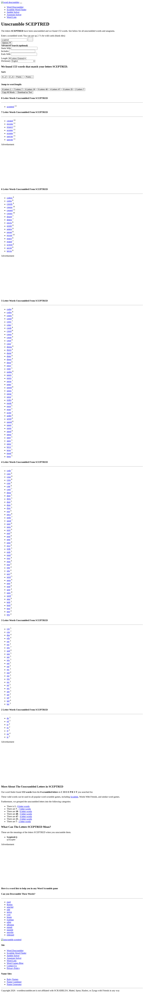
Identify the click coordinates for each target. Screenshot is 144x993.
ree (8, 676)
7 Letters (18, 89)
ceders (9, 198)
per (8, 657)
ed (8, 721)
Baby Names (12, 979)
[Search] (30, 39)
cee (8, 629)
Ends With (5, 54)
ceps (9, 480)
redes (9, 400)
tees (8, 608)
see (8, 691)
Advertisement (7, 144)
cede (9, 471)
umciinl (10, 907)
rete (8, 568)
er (7, 724)
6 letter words (26, 811)
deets (9, 353)
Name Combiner (14, 982)
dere (9, 505)
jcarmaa (10, 920)
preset (9, 232)
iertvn (9, 912)
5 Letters (43, 89)
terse (9, 450)
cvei (8, 914)
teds (8, 602)
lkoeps (10, 904)
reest (9, 406)
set (8, 698)
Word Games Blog (15, 963)
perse (9, 381)
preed (9, 388)
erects (9, 223)
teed (8, 605)
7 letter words (25, 809)
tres (8, 615)
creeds (9, 204)
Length (4, 58)
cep (8, 632)
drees (9, 359)
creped (10, 210)
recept (9, 235)
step (8, 599)
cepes (9, 315)
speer (9, 425)
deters (9, 220)
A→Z (4, 77)
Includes (5, 51)
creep (9, 334)
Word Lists (11, 17)
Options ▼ (6, 43)
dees (9, 499)
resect (9, 238)
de (8, 718)
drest (9, 362)
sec (8, 688)
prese (9, 394)
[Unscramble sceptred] (11, 939)
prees (9, 391)
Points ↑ (19, 77)
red (8, 673)
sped (9, 596)
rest (8, 564)
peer (9, 524)
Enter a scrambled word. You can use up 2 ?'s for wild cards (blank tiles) (33, 36)
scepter (10, 130)
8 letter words (23, 806)
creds (9, 328)
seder (9, 416)
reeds (9, 403)
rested (9, 241)
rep (8, 679)
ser (8, 694)
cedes (9, 312)
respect (10, 127)
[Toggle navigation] (21, 3)
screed (9, 245)
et (7, 731)
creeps (9, 207)
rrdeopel (10, 935)
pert (8, 533)
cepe (9, 477)
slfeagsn (10, 925)
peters (9, 229)
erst (8, 511)
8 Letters (6, 89)
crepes (9, 213)
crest (9, 344)
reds (8, 552)
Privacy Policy (13, 968)
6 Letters (30, 89)
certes (9, 201)
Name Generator (14, 984)
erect (9, 365)
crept (9, 341)
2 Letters (79, 89)
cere (8, 483)
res (8, 682)
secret (9, 248)
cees (9, 474)
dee (8, 635)
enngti (9, 927)
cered (9, 318)
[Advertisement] (72, 165)
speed (9, 422)
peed (9, 521)
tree (8, 611)
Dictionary (6, 61)
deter (9, 356)
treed (9, 453)
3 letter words (26, 819)
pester (9, 226)
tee (8, 704)
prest (9, 397)
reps (8, 561)
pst (8, 666)
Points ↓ (29, 77)
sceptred (10, 107)
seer (8, 583)
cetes (9, 325)
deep (9, 492)
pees (9, 527)
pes (8, 660)
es (8, 727)
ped (8, 651)
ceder (9, 309)
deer (9, 496)
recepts (10, 124)
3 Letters (68, 89)
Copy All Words (8, 92)
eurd (9, 902)
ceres (9, 322)
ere (8, 641)
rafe (8, 909)
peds (9, 518)
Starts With (6, 48)
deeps (9, 347)
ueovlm (10, 932)
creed (9, 331)
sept (8, 586)
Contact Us (12, 966)
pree (9, 543)
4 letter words (26, 816)
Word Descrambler (15, 7)
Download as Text (25, 92)
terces (9, 251)
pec (8, 648)
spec (9, 593)
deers (9, 350)
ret (8, 685)
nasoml (10, 930)
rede (9, 549)
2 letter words (25, 821)
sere (8, 590)
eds (8, 638)
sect (8, 574)
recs (8, 546)
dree (9, 508)
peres (9, 378)
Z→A (11, 77)
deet (8, 502)
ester (9, 369)
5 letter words (26, 814)
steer (9, 438)
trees (9, 456)
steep (9, 434)
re (7, 737)
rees (8, 558)
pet (8, 663)
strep (9, 444)
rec (8, 670)
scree (9, 412)
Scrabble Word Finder (16, 9)
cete (8, 486)
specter (10, 136)
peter (9, 384)
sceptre (10, 133)
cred (9, 489)
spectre (10, 139)
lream (9, 917)
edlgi (9, 922)
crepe (9, 337)
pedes (9, 372)
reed (9, 555)
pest (8, 536)
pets (8, 539)
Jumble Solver (13, 12)
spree (9, 428)
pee (8, 654)
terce (9, 447)
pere (9, 530)
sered (9, 419)
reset (9, 409)
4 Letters (55, 89)
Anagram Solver (14, 14)
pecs (9, 514)
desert (9, 216)
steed (9, 431)
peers (9, 375)
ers (8, 644)
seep (9, 580)
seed (9, 577)
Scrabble (74, 797)
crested (10, 121)
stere (9, 441)
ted (8, 701)
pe (8, 734)
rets (8, 571)
